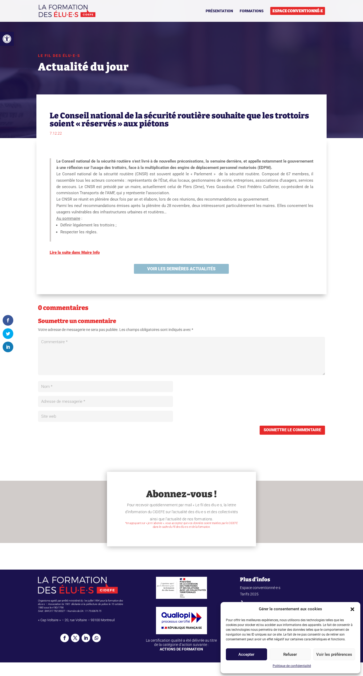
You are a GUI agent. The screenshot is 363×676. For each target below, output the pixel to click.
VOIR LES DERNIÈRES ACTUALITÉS (181, 268)
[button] (7, 39)
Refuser (290, 654)
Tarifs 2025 (249, 594)
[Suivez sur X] (75, 638)
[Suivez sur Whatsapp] (96, 638)
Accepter (246, 654)
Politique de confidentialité (292, 666)
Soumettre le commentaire (292, 430)
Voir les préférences (334, 654)
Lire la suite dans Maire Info (75, 252)
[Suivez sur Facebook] (64, 638)
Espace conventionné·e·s (260, 588)
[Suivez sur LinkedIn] (86, 638)
